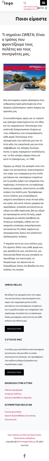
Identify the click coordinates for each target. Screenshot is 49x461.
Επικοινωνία (10, 419)
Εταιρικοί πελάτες (13, 394)
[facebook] (24, 456)
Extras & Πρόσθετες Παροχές (18, 397)
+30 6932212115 (30, 9)
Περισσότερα (14, 329)
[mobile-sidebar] (43, 2)
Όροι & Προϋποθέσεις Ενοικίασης (20, 415)
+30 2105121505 (30, 7)
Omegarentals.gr (28, 442)
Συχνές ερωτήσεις (13, 412)
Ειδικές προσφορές (14, 390)
